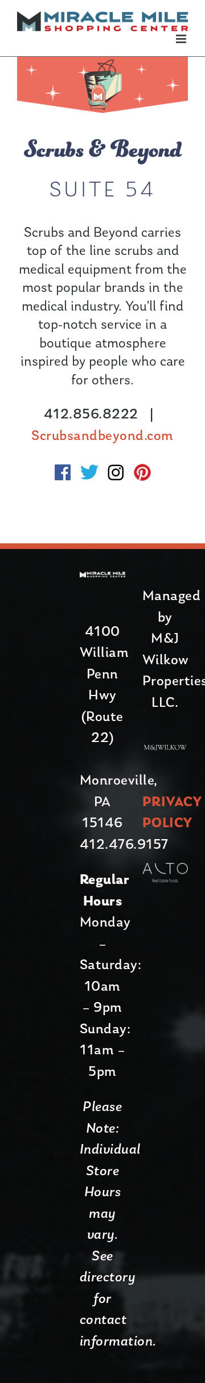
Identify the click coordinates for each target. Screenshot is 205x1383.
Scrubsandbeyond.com (102, 436)
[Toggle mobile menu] (182, 39)
